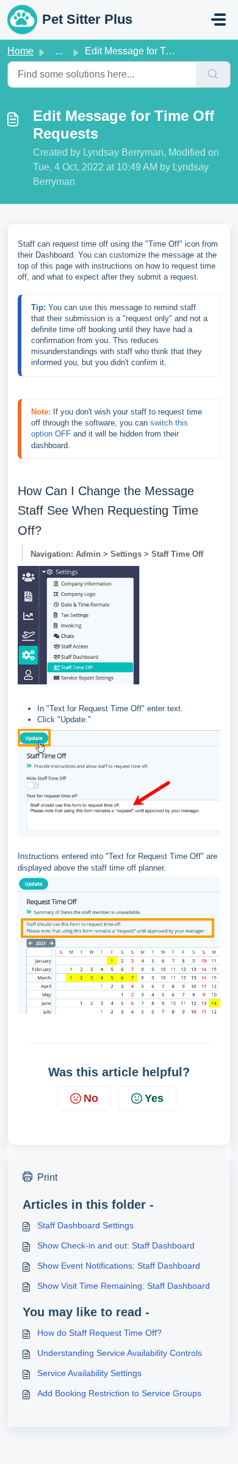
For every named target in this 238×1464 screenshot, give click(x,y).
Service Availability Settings (89, 1373)
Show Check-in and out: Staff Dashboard (116, 1245)
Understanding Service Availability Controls (119, 1353)
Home (20, 51)
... (59, 51)
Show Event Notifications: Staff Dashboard (118, 1265)
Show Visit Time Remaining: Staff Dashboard (123, 1286)
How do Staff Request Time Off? (99, 1333)
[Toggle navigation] (218, 20)
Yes (154, 1098)
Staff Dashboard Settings (85, 1225)
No (91, 1098)
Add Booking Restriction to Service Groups (119, 1393)
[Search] (213, 74)
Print (47, 1177)
